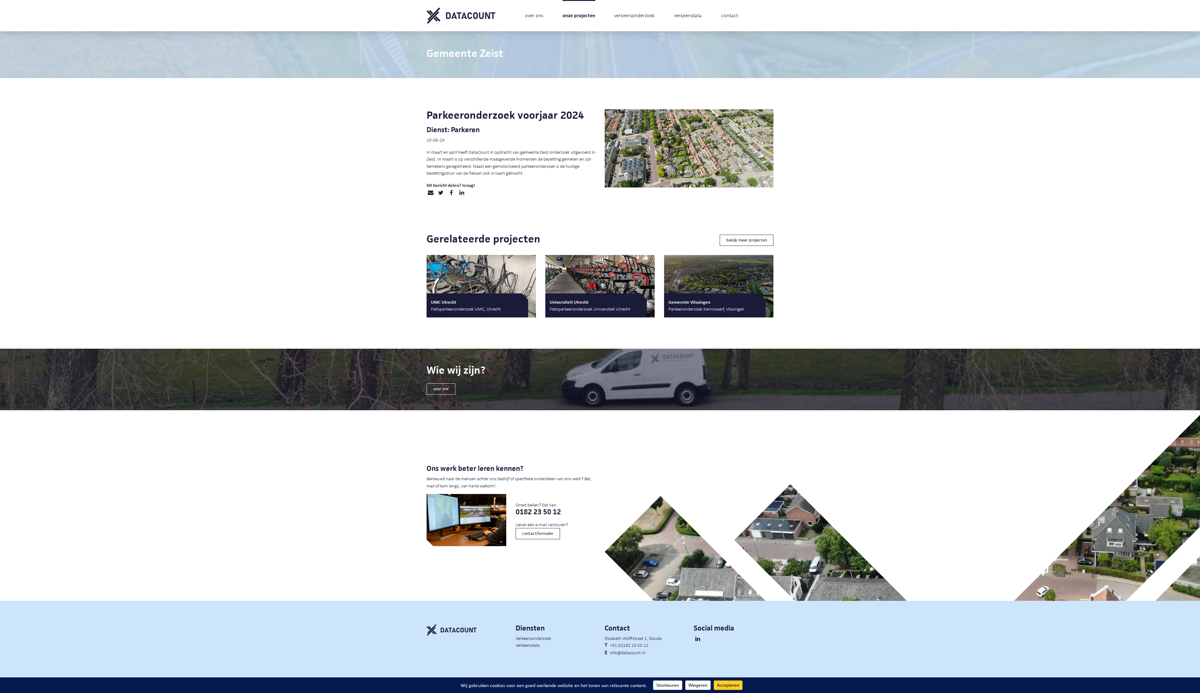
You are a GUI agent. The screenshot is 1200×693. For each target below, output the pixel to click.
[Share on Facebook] (451, 193)
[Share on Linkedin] (462, 193)
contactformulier (537, 533)
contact (729, 15)
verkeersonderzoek (634, 15)
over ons (534, 15)
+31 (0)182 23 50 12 (629, 645)
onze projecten (578, 15)
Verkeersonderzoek (533, 638)
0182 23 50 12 (538, 511)
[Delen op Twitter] (441, 193)
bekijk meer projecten (746, 240)
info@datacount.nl (627, 652)
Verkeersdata (528, 645)
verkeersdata (688, 15)
